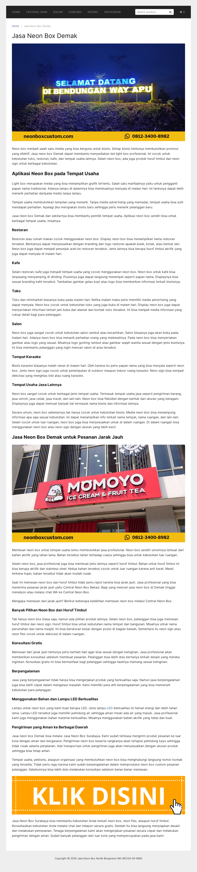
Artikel (93, 11)
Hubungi (75, 11)
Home (16, 11)
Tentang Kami (36, 11)
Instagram (112, 11)
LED (110, 708)
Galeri (58, 11)
